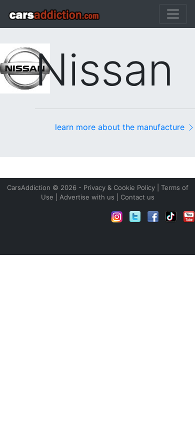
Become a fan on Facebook (153, 216)
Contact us (137, 197)
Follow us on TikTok (171, 216)
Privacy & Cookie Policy (119, 188)
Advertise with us (87, 197)
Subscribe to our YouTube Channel (189, 216)
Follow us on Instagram (117, 216)
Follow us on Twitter (135, 216)
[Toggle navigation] (173, 14)
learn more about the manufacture (121, 127)
